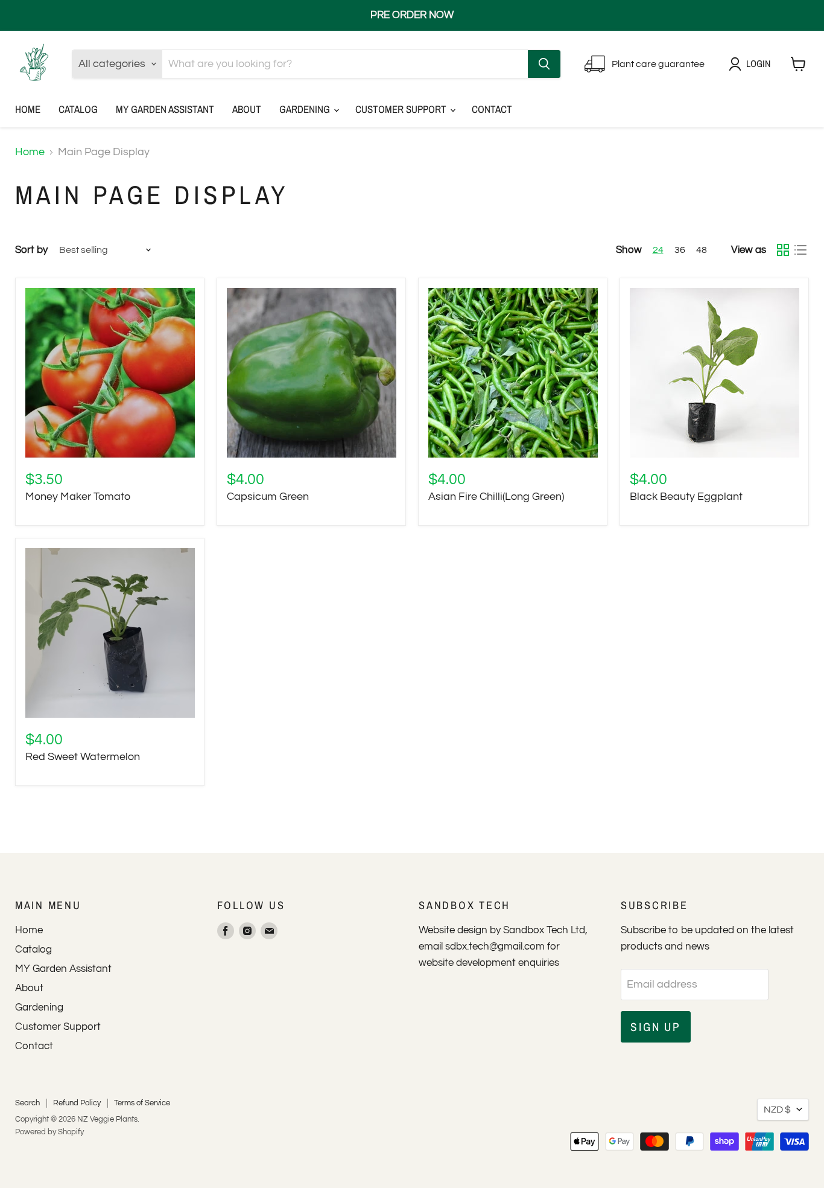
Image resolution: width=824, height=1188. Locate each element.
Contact (492, 109)
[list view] (800, 250)
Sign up (655, 1027)
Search (27, 1103)
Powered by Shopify (49, 1132)
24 (658, 250)
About (246, 109)
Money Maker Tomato (77, 496)
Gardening (305, 109)
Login (758, 63)
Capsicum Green (268, 496)
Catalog (78, 109)
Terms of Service (142, 1103)
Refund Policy (77, 1103)
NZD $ (777, 1109)
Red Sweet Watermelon (82, 756)
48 (701, 250)
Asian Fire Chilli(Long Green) (496, 496)
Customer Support (402, 109)
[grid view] (782, 250)
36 (679, 250)
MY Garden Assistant (165, 109)
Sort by (31, 249)
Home (27, 109)
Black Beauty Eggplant (686, 496)
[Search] (544, 64)
